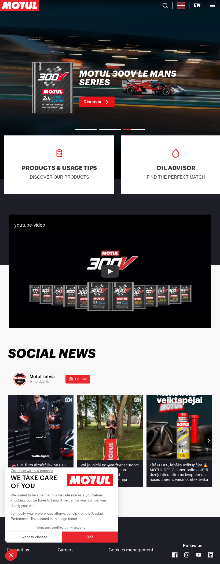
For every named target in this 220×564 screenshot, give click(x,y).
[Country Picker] (181, 5)
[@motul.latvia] (19, 379)
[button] (11, 554)
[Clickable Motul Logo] (19, 5)
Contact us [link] (18, 550)
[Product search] (165, 5)
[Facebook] (175, 555)
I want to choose (33, 537)
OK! (89, 537)
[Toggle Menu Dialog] (212, 5)
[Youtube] (198, 555)
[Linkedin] (211, 555)
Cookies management (131, 550)
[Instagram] (187, 555)
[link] (110, 88)
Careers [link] (66, 550)
